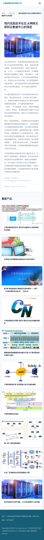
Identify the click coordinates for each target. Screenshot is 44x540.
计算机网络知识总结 (11, 414)
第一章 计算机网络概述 (12, 443)
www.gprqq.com (21, 528)
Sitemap (5, 534)
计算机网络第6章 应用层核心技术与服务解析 (20, 384)
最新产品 (7, 198)
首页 (3, 13)
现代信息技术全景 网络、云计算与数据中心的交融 (22, 502)
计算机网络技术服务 (34, 528)
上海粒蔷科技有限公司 (12, 3)
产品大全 (12, 13)
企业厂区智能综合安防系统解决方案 (17, 473)
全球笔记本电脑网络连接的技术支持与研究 (19, 259)
